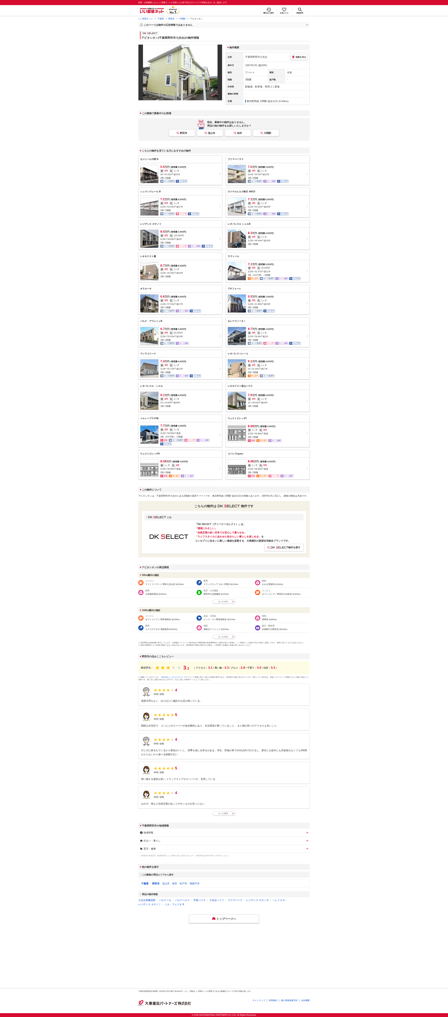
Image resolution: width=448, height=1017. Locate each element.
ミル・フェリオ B (174, 904)
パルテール (165, 900)
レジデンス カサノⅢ (257, 900)
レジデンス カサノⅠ (149, 904)
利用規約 (273, 1000)
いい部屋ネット (145, 18)
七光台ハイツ (216, 900)
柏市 (239, 133)
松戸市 (183, 883)
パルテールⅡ (182, 900)
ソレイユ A (278, 900)
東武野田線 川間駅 (257, 101)
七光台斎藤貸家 (146, 900)
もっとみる (223, 601)
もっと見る (223, 813)
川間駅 (182, 18)
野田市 (171, 18)
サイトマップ (259, 1000)
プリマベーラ (235, 900)
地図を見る (301, 57)
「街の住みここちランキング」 (172, 677)
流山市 (211, 133)
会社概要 (305, 1000)
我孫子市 (195, 883)
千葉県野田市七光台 (256, 56)
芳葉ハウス (199, 900)
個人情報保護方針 (289, 1000)
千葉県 (161, 18)
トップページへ (226, 918)
